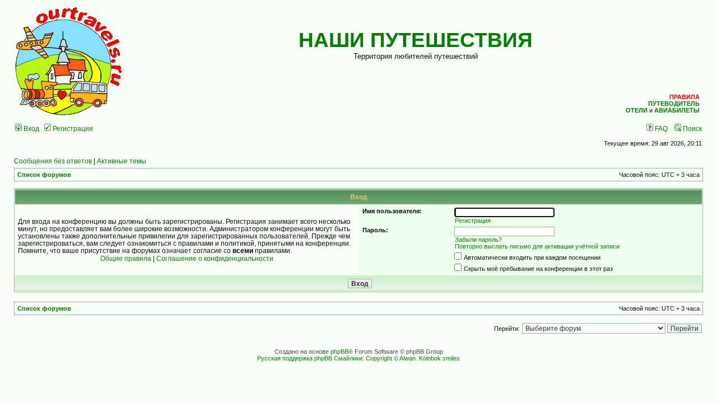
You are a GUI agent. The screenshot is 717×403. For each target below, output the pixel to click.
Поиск (691, 128)
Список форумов (44, 174)
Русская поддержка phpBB (294, 358)
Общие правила (125, 258)
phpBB (339, 351)
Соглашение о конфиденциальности (214, 258)
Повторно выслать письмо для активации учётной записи (537, 246)
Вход (30, 128)
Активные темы (121, 161)
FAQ (660, 128)
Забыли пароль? (478, 239)
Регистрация (72, 128)
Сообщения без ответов (53, 161)
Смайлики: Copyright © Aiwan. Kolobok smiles (397, 358)
